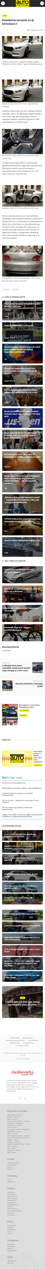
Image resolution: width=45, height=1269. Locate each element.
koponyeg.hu (11, 1246)
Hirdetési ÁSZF (15, 1043)
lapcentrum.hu (12, 1250)
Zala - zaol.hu (11, 1152)
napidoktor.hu (11, 1202)
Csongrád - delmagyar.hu (15, 1123)
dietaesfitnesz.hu (13, 1209)
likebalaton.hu (12, 1200)
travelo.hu (10, 1207)
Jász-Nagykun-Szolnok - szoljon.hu (19, 1136)
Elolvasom (38, 765)
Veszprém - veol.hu (13, 1150)
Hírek (4, 15)
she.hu (9, 1234)
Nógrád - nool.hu (13, 1140)
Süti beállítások (23, 1045)
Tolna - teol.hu (12, 1146)
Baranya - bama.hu (13, 1117)
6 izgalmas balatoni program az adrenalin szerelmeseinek (17, 794)
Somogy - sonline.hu (14, 1142)
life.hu (9, 1232)
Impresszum (15, 1038)
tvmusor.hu (11, 1215)
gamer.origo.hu (12, 1198)
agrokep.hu (11, 1181)
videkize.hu (11, 1213)
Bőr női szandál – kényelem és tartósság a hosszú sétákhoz (20, 801)
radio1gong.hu (12, 1261)
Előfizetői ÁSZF (28, 1043)
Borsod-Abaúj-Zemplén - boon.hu (18, 1121)
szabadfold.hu (12, 1165)
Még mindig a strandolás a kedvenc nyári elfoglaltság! (21, 788)
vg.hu (9, 1179)
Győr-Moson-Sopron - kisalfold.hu (18, 1129)
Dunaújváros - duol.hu (14, 1125)
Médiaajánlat (28, 1038)
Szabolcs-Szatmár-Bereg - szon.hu (18, 1144)
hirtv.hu (9, 1167)
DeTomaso (6, 289)
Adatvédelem (33, 1040)
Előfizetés (23, 715)
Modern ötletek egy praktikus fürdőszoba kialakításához (17, 808)
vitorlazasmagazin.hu (14, 1211)
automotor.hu (11, 1194)
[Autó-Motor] (22, 3)
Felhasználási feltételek (15, 1040)
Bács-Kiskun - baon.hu (14, 1115)
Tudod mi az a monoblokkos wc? (14, 783)
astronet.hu (11, 1192)
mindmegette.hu (12, 1204)
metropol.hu (11, 1229)
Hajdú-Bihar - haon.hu (14, 1131)
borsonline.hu (11, 1225)
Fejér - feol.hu (12, 1127)
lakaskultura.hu (12, 1196)
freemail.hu (11, 1244)
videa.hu (10, 1248)
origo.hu (10, 1169)
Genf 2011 (15, 289)
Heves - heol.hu (12, 1133)
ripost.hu (10, 1227)
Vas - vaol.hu (11, 1148)
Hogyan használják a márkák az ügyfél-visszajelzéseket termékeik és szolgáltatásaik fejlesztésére (22, 816)
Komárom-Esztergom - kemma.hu (18, 1138)
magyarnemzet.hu (13, 1163)
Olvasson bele (24, 710)
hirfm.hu (10, 1263)
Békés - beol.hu (12, 1119)
